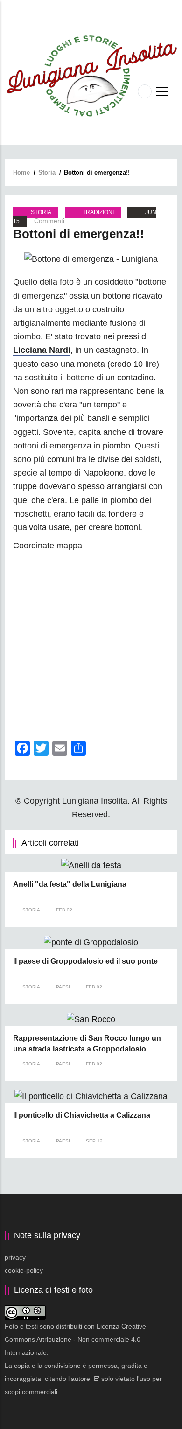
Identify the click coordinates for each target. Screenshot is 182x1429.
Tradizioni (98, 212)
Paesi (63, 986)
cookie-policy (24, 1270)
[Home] (91, 75)
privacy (15, 1257)
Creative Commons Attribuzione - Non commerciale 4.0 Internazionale (75, 1339)
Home (21, 172)
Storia (47, 172)
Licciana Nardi (41, 350)
